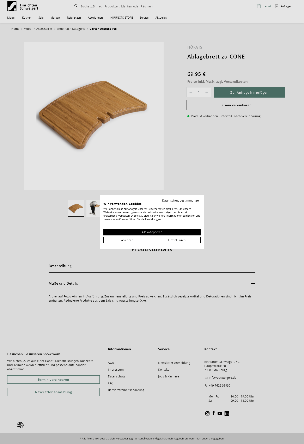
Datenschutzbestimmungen (181, 200)
